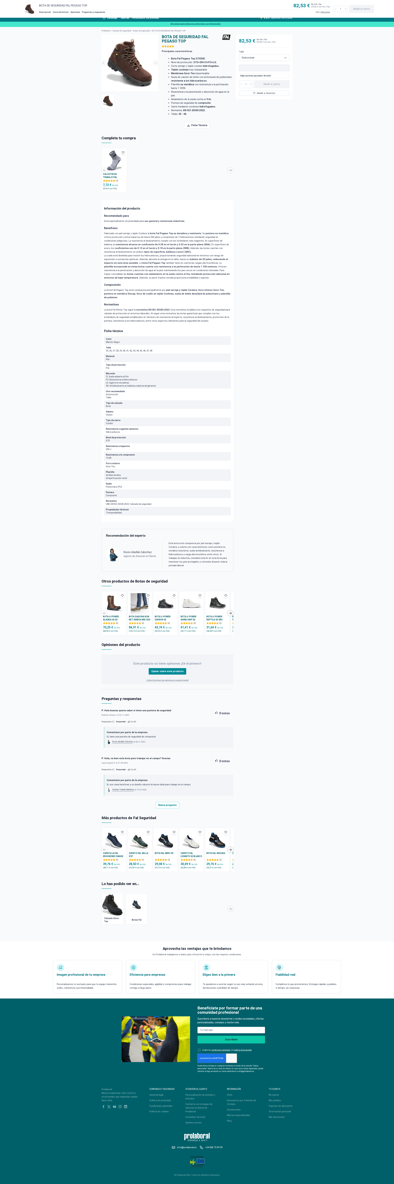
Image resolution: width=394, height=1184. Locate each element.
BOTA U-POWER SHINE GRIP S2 (188, 618)
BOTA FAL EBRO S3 (164, 853)
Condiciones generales (161, 1106)
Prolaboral (106, 31)
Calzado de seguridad (121, 31)
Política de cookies (159, 1111)
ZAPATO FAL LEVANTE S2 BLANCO (191, 854)
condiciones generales (220, 1050)
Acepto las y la (227, 1050)
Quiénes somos (193, 1122)
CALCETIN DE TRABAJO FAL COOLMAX (110, 176)
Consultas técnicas (195, 1117)
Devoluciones (234, 1109)
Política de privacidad (160, 1100)
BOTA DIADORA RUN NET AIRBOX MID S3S (139, 618)
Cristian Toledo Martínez (123, 789)
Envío (229, 1094)
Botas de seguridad (141, 31)
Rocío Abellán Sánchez (122, 741)
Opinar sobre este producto (167, 671)
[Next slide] (155, 63)
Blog (229, 1120)
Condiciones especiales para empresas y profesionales (178, 24)
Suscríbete (231, 1039)
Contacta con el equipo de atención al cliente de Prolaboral (198, 1108)
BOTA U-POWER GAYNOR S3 (163, 618)
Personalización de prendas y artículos (200, 1096)
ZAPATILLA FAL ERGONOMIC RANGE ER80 (113, 855)
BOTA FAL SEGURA (215, 853)
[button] (108, 100)
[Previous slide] (104, 63)
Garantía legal (156, 1094)
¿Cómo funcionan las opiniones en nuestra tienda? (167, 680)
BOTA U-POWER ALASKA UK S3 (111, 618)
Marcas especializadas (238, 1115)
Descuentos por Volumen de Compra (241, 1102)
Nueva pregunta (167, 805)
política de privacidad (243, 1050)
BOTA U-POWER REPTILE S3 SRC (214, 618)
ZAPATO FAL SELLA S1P (138, 854)
